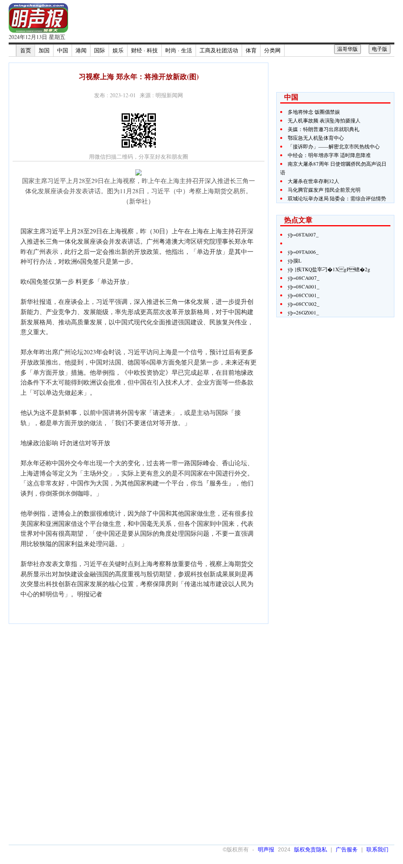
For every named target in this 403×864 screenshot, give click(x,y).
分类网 (272, 50)
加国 (44, 50)
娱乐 (118, 50)
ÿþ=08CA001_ (304, 286)
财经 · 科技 (144, 50)
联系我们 (377, 849)
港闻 (81, 50)
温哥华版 (347, 49)
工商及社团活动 (219, 50)
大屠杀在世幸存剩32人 (313, 181)
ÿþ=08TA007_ (303, 234)
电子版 (379, 49)
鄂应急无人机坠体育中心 (316, 137)
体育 (251, 50)
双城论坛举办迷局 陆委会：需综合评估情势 (337, 198)
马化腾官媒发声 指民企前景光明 (324, 189)
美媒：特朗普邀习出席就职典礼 (323, 129)
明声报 (266, 849)
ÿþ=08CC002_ (304, 303)
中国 (62, 50)
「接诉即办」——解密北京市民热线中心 (334, 146)
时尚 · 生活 (178, 50)
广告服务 (347, 849)
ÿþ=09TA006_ (303, 251)
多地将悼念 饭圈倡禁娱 (314, 111)
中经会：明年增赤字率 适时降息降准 (329, 155)
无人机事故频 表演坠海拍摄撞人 (324, 120)
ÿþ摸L (294, 260)
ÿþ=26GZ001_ (303, 312)
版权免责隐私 (310, 849)
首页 (25, 50)
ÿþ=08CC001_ (304, 295)
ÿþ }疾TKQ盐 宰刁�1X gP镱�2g (329, 269)
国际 (99, 50)
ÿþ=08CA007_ (304, 277)
